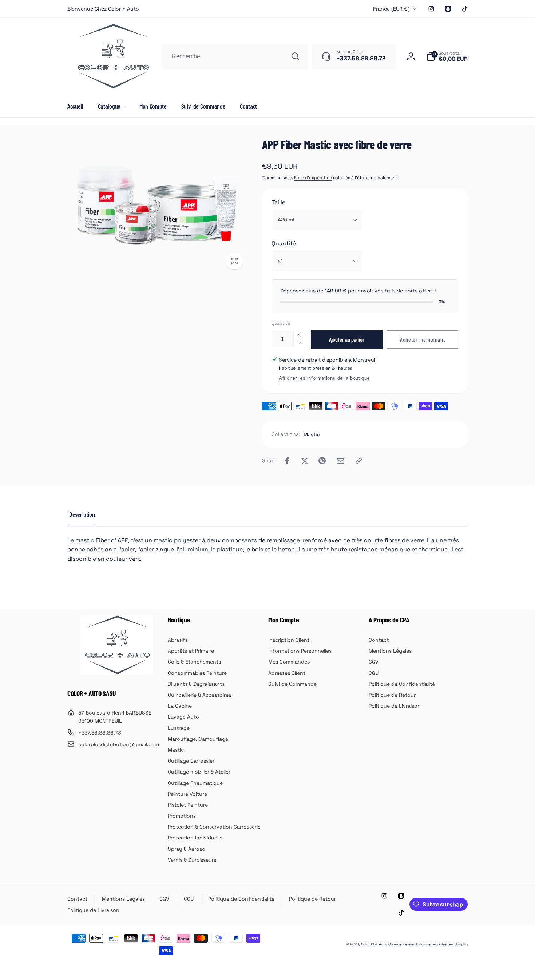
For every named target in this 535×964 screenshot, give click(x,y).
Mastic (312, 434)
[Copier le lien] (358, 460)
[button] (447, 56)
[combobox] (235, 56)
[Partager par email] (340, 460)
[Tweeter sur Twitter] (304, 460)
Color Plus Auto (374, 944)
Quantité (284, 243)
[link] (103, 9)
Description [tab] (82, 514)
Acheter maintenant (422, 339)
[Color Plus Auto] (116, 673)
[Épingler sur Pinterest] (322, 460)
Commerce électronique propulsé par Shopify (428, 944)
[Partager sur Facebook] (287, 460)
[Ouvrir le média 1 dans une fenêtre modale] (157, 205)
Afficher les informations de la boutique (324, 378)
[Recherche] (295, 56)
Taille (278, 202)
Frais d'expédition (313, 178)
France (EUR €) (391, 8)
